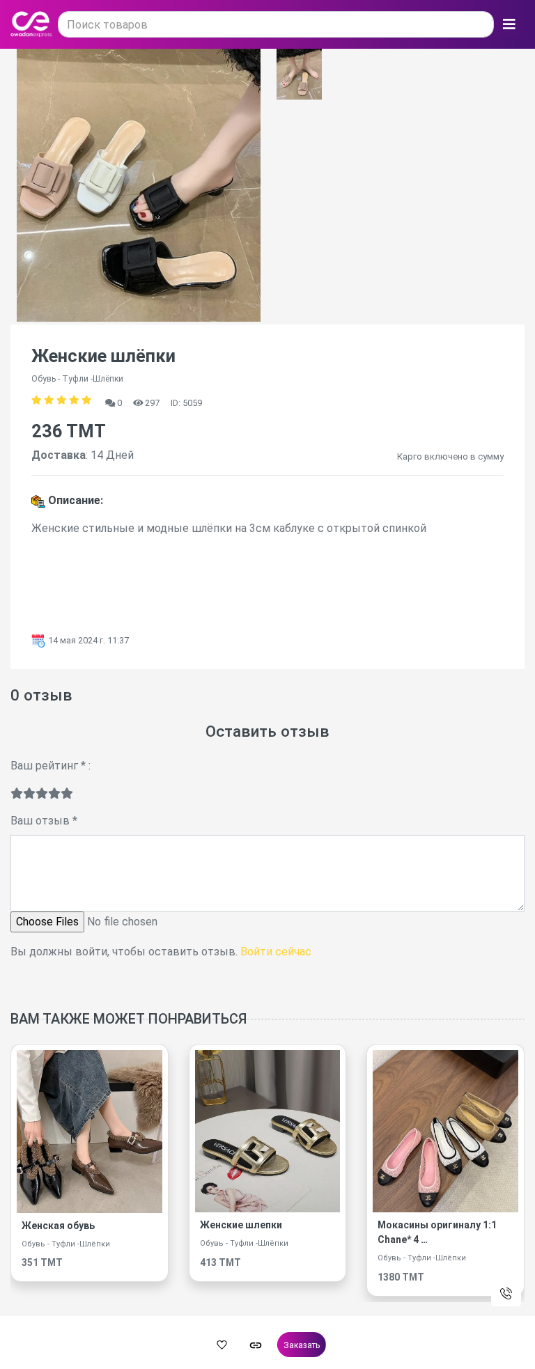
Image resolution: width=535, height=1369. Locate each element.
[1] (16, 793)
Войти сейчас (275, 951)
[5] (67, 793)
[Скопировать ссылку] (255, 1344)
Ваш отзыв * (43, 820)
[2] (29, 793)
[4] (54, 793)
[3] (42, 793)
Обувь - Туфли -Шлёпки (66, 1244)
